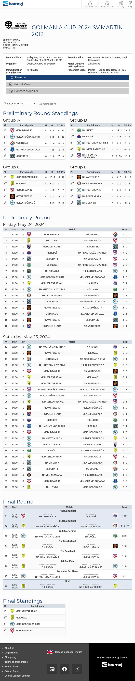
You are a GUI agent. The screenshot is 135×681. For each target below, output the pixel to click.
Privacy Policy (12, 671)
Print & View (19, 84)
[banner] (13, 4)
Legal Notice (11, 652)
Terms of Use (11, 666)
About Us (9, 648)
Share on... (18, 77)
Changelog (10, 657)
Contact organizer (23, 91)
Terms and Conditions (16, 662)
